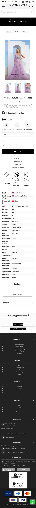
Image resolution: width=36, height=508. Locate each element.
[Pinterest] (19, 2)
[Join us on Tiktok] (12, 2)
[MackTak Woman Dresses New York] (18, 6)
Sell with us (19, 388)
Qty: (3, 145)
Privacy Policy (19, 372)
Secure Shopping (19, 346)
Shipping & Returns (19, 344)
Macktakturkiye (19, 412)
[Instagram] (23, 2)
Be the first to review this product (19, 102)
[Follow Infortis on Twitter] (6, 2)
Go (31, 12)
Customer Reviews (19, 367)
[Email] (3, 2)
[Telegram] (26, 1)
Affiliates (19, 353)
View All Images (18, 324)
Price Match (19, 370)
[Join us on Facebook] (9, 2)
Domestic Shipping (19, 351)
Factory (19, 374)
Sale (19, 405)
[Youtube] (16, 2)
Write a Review (17, 294)
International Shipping (19, 349)
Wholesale (19, 393)
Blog (19, 365)
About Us (19, 386)
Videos (19, 407)
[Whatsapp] (30, 2)
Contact (19, 391)
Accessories (19, 409)
